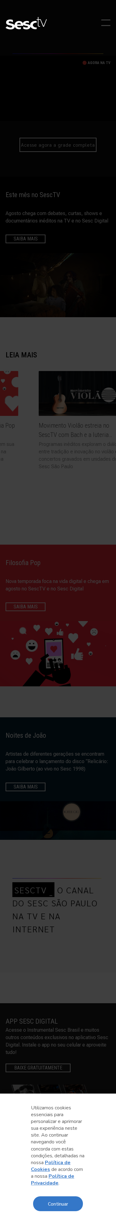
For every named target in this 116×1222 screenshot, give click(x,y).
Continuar (58, 1203)
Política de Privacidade (52, 1179)
